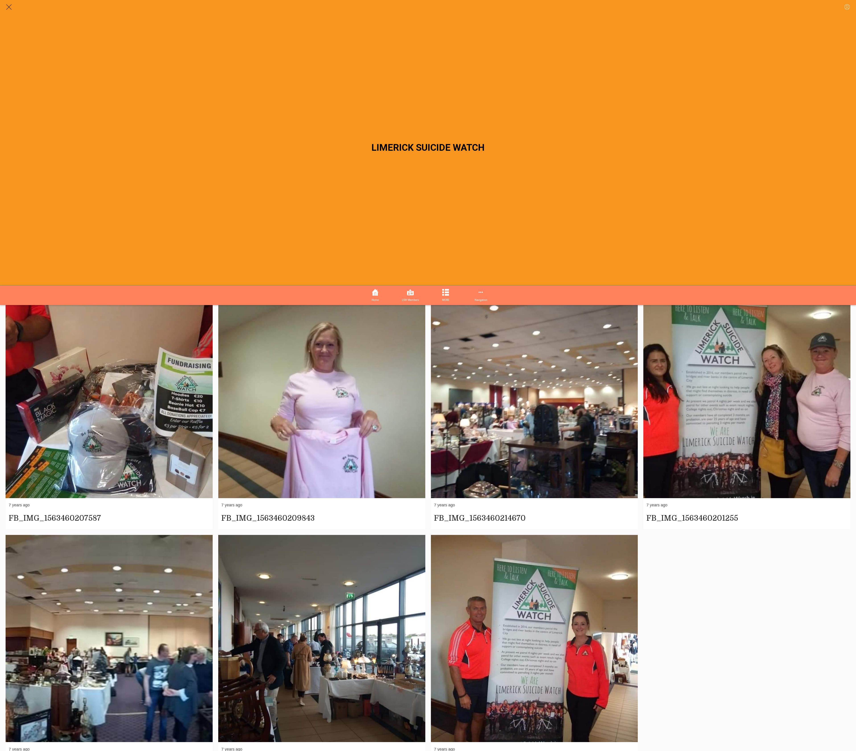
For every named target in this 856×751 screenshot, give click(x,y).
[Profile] (847, 7)
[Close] (9, 7)
